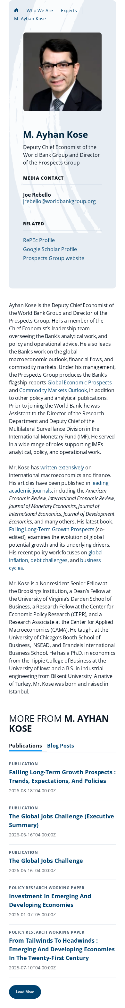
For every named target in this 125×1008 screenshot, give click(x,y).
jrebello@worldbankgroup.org (59, 201)
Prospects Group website (53, 258)
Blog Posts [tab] (60, 745)
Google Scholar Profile (50, 249)
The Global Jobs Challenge (46, 860)
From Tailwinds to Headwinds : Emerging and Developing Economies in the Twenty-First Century (62, 949)
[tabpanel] (62, 884)
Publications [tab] (25, 745)
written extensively (62, 467)
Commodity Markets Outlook (53, 390)
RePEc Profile (39, 240)
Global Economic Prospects (79, 382)
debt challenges (48, 560)
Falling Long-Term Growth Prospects (52, 529)
